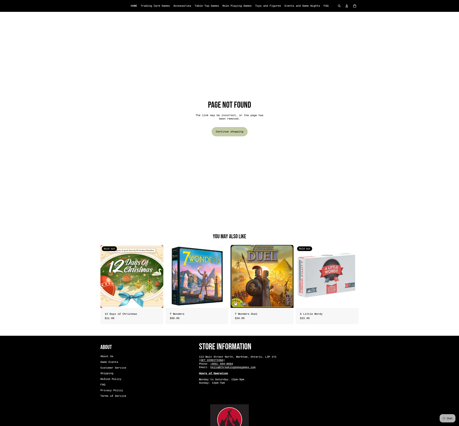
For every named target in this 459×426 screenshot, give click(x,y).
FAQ (102, 384)
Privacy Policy (111, 390)
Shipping (106, 373)
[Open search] (339, 6)
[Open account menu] (347, 6)
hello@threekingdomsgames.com (232, 367)
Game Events (109, 362)
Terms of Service (113, 395)
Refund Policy (110, 379)
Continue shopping (229, 131)
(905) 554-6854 (221, 363)
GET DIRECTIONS (212, 360)
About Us (106, 356)
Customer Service (113, 367)
